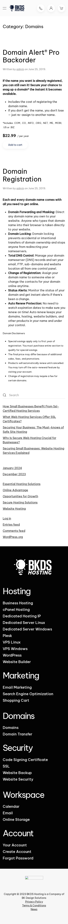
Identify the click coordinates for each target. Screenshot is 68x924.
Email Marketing (17, 687)
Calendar (11, 806)
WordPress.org (13, 537)
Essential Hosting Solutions (21, 484)
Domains (10, 727)
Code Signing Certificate (25, 759)
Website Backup (17, 772)
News (34, 909)
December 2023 (14, 474)
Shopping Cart (16, 700)
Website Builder (17, 661)
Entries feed (11, 524)
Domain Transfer (17, 734)
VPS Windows (15, 648)
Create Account (17, 851)
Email (8, 813)
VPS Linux (12, 642)
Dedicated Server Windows (27, 629)
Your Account (15, 845)
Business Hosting (18, 603)
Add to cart (15, 145)
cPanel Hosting (16, 609)
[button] (4, 8)
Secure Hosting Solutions (20, 502)
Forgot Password (18, 858)
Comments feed (14, 531)
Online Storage (16, 819)
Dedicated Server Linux (24, 622)
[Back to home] (17, 8)
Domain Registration (22, 175)
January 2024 (12, 468)
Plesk (7, 635)
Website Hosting (14, 508)
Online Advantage (15, 490)
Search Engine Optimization (28, 694)
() (61, 8)
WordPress (12, 655)
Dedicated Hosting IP (22, 616)
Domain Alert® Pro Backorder (31, 56)
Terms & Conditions (34, 905)
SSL (6, 766)
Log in (7, 518)
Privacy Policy (34, 901)
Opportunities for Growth (20, 496)
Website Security (18, 779)
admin (20, 69)
